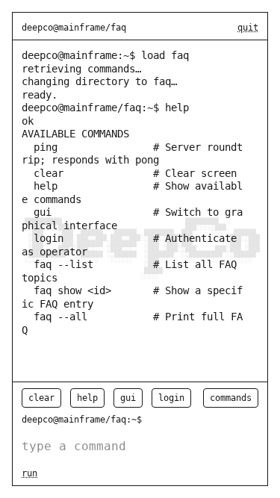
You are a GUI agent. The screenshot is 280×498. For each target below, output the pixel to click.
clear (41, 398)
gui (128, 398)
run (29, 473)
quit (247, 27)
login (171, 398)
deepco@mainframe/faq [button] (74, 27)
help (87, 398)
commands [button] (231, 398)
